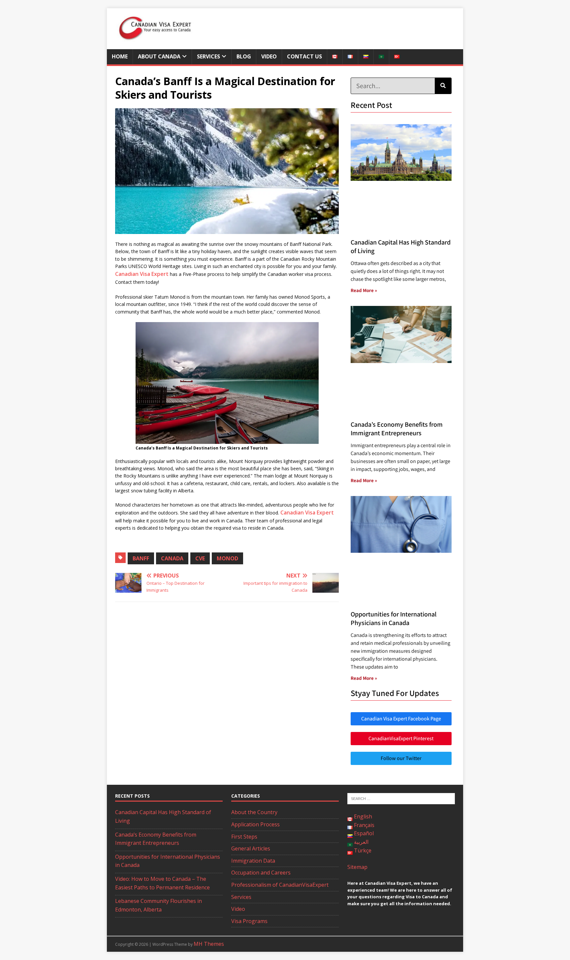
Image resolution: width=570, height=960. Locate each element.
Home (120, 56)
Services (208, 56)
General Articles (250, 848)
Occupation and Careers (261, 872)
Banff (141, 558)
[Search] (443, 86)
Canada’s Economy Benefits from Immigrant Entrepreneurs (397, 428)
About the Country (254, 812)
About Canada (159, 56)
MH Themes (209, 943)
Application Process (255, 824)
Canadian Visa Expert (142, 274)
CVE (200, 558)
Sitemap (357, 867)
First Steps (244, 836)
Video (269, 56)
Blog (244, 56)
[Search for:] (401, 798)
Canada (172, 558)
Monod (227, 558)
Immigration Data (253, 860)
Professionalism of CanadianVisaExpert (280, 884)
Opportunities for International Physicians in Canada (393, 618)
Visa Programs (249, 921)
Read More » (364, 290)
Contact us (304, 56)
